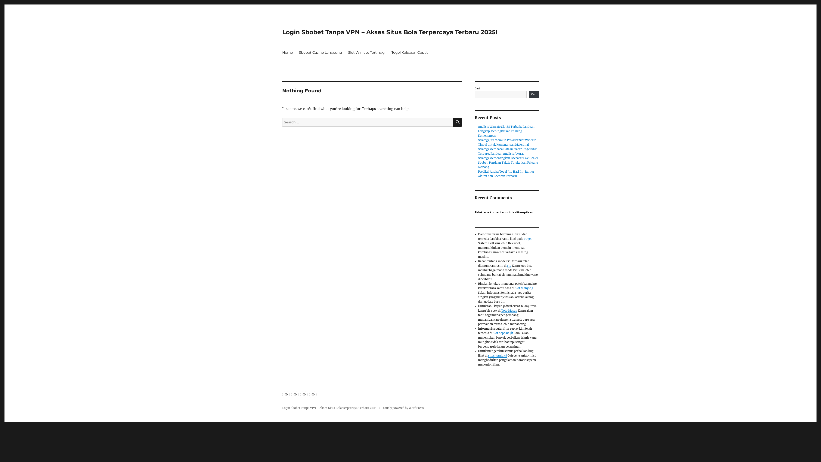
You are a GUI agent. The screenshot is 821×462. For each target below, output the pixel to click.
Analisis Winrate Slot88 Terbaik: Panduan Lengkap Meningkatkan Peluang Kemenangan (506, 131)
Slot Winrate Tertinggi (366, 52)
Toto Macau (509, 310)
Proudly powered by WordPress (402, 408)
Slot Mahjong (524, 288)
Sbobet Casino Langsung (320, 52)
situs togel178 (497, 355)
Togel (528, 239)
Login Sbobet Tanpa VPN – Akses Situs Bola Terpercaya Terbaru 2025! (389, 32)
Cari (477, 88)
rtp (509, 266)
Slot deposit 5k (503, 333)
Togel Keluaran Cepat (409, 52)
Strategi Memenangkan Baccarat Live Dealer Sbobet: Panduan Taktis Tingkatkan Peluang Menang (508, 162)
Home (287, 52)
